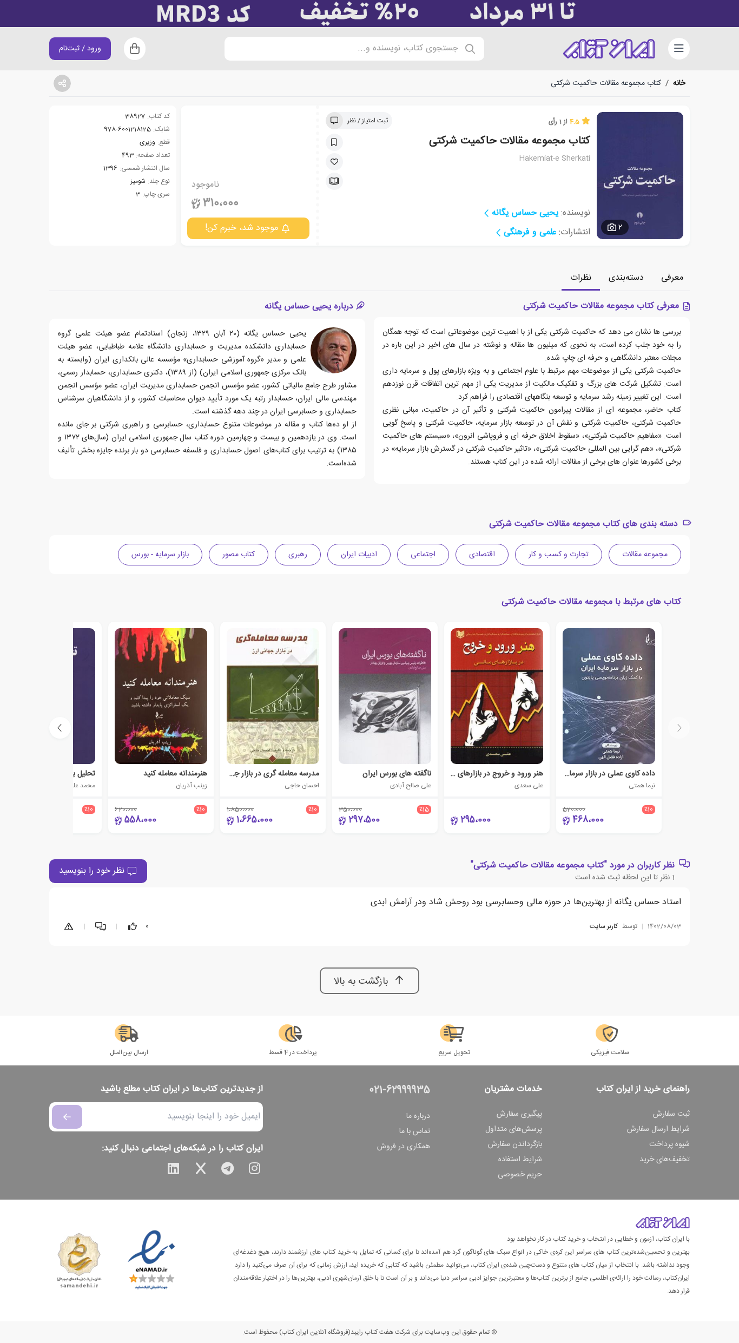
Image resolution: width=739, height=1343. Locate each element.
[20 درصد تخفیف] (369, 13)
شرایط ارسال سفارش (658, 1129)
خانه (679, 83)
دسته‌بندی (626, 278)
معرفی (672, 278)
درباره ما (418, 1116)
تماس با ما (414, 1131)
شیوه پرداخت (669, 1144)
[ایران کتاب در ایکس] (201, 1170)
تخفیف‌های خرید (664, 1159)
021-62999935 (400, 1090)
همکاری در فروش (403, 1146)
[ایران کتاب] (609, 48)
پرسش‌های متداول (513, 1129)
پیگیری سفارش (519, 1114)
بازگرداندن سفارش (515, 1144)
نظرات (580, 278)
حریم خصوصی (520, 1174)
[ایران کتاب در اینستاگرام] (255, 1170)
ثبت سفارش (671, 1114)
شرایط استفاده (520, 1159)
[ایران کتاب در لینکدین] (174, 1170)
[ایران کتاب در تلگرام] (228, 1170)
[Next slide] (60, 728)
